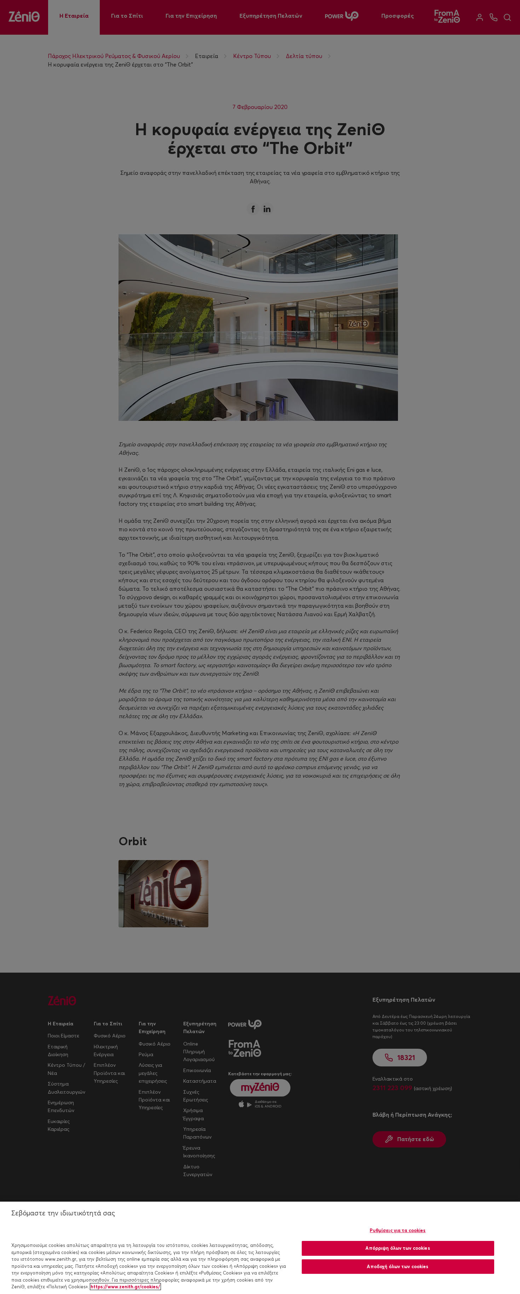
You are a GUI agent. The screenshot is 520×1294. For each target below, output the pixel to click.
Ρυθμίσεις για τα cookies (398, 1230)
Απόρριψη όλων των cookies (397, 1248)
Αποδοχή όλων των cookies (397, 1266)
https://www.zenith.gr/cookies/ (125, 1286)
